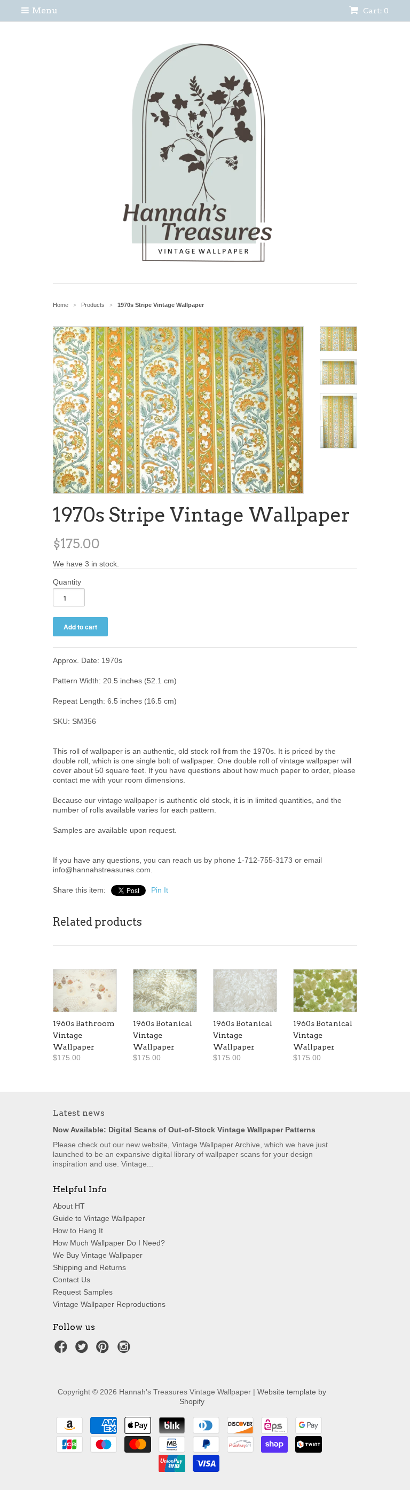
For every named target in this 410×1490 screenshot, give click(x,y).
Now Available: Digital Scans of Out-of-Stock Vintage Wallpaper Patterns (184, 1129)
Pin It (159, 890)
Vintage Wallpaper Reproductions (109, 1304)
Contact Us (71, 1279)
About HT (69, 1206)
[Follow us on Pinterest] (104, 1350)
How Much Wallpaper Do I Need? (109, 1243)
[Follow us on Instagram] (125, 1350)
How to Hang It (78, 1230)
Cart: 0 (375, 10)
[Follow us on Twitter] (83, 1350)
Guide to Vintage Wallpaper (99, 1218)
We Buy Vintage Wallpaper (98, 1255)
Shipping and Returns (89, 1267)
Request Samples (83, 1292)
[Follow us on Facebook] (62, 1350)
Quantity (67, 582)
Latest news (79, 1113)
